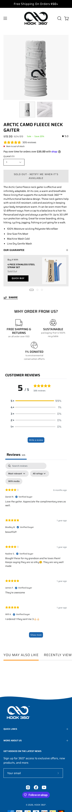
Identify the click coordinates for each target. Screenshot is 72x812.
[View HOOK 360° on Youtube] (44, 787)
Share (13, 297)
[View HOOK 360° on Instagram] (28, 787)
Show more (36, 635)
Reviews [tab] (16, 454)
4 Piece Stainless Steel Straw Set (21, 265)
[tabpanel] (36, 552)
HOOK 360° (40, 804)
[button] (59, 18)
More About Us (12, 740)
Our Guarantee (13, 250)
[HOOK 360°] (36, 18)
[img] (65, 136)
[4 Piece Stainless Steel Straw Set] (54, 270)
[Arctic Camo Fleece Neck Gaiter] (27, 109)
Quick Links (10, 729)
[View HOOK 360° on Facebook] (36, 787)
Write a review (36, 440)
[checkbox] (13, 481)
